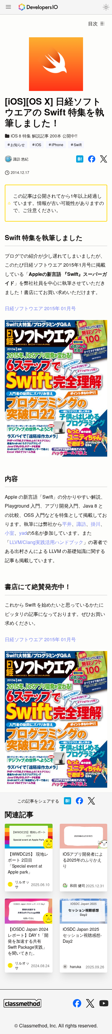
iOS (38, 144)
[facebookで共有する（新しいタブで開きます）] (91, 159)
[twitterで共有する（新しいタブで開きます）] (103, 159)
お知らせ (17, 144)
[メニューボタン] (8, 7)
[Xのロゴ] (90, 1003)
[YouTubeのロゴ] (104, 1003)
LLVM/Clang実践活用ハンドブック (46, 542)
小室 (9, 532)
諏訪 (81, 523)
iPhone (57, 144)
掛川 (95, 523)
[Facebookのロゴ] (77, 1003)
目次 (93, 23)
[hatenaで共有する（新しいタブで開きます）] (79, 159)
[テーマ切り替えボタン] (106, 7)
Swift (78, 144)
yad (23, 532)
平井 (67, 523)
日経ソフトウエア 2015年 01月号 (40, 308)
